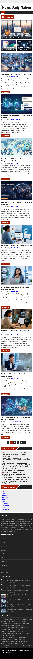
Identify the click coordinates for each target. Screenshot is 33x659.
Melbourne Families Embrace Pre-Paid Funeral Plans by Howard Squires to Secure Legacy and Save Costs (16, 459)
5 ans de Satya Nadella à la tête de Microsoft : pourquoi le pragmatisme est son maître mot (19, 590)
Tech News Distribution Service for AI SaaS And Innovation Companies (15, 418)
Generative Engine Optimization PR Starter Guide (16, 74)
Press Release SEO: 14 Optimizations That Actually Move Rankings (19, 600)
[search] (31, 12)
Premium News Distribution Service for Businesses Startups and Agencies (16, 482)
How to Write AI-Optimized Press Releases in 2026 (15, 331)
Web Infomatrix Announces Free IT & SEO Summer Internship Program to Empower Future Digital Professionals (16, 454)
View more (5, 92)
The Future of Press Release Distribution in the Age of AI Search (15, 375)
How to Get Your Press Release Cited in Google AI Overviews (16, 116)
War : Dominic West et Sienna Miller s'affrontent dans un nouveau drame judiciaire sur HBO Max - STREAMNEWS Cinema (19, 580)
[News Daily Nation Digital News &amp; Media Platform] (16, 7)
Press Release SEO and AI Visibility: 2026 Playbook (16, 246)
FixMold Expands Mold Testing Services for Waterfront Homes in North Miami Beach (14, 469)
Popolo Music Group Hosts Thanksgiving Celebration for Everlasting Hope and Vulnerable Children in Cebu (15, 474)
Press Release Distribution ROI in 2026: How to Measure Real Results (15, 288)
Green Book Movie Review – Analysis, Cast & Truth (16, 467)
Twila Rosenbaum (15, 76)
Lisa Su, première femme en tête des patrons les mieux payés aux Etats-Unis (19, 585)
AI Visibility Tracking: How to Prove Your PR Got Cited (19, 605)
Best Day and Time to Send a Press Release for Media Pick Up (19, 595)
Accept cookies (16, 656)
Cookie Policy (9, 652)
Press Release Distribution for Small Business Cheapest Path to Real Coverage (15, 160)
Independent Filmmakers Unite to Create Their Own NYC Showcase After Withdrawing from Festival (16, 478)
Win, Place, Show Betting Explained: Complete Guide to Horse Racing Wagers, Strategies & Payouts (16, 464)
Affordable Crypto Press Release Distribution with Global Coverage (16, 203)
